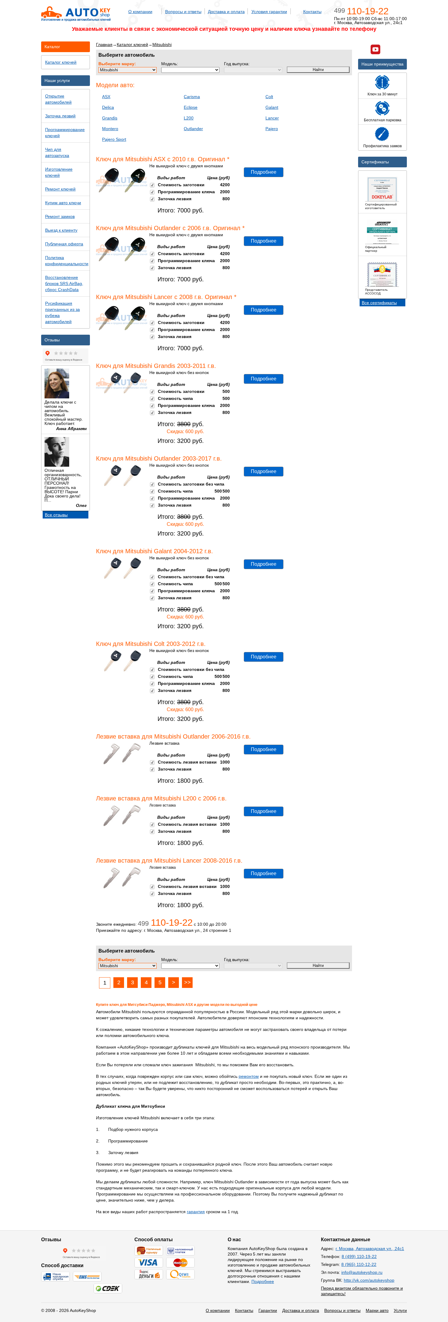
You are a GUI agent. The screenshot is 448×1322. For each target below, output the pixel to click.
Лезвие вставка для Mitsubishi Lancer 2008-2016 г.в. (169, 860)
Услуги (400, 1310)
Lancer (272, 118)
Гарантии (267, 1310)
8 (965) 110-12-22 (358, 1264)
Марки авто (377, 1310)
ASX (106, 96)
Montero (110, 128)
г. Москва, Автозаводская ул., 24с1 (370, 1248)
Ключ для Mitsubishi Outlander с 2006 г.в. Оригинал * (170, 228)
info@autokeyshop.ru (361, 1272)
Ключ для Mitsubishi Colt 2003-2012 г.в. (151, 643)
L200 (189, 118)
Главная (104, 44)
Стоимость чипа (175, 398)
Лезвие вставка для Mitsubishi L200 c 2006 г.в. (161, 798)
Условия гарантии (269, 11)
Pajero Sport (114, 139)
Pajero (271, 128)
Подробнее (263, 172)
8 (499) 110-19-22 (359, 1256)
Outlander (193, 128)
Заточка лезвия (174, 198)
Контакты (312, 11)
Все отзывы (56, 514)
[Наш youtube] (375, 50)
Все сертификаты (379, 302)
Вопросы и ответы (183, 11)
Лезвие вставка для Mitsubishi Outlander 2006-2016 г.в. (173, 736)
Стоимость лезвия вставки (187, 762)
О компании (140, 11)
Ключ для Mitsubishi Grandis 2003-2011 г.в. (156, 365)
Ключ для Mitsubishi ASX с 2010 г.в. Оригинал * (162, 159)
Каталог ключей (132, 44)
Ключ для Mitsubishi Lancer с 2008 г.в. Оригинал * (166, 297)
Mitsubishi (162, 44)
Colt (269, 96)
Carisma (192, 96)
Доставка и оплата (226, 11)
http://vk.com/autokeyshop (369, 1280)
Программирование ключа (186, 191)
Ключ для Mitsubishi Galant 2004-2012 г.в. (154, 551)
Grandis (109, 118)
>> (187, 982)
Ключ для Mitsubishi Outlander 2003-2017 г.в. (159, 458)
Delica (108, 107)
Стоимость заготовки (181, 184)
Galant (271, 107)
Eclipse (190, 107)
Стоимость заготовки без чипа (191, 484)
